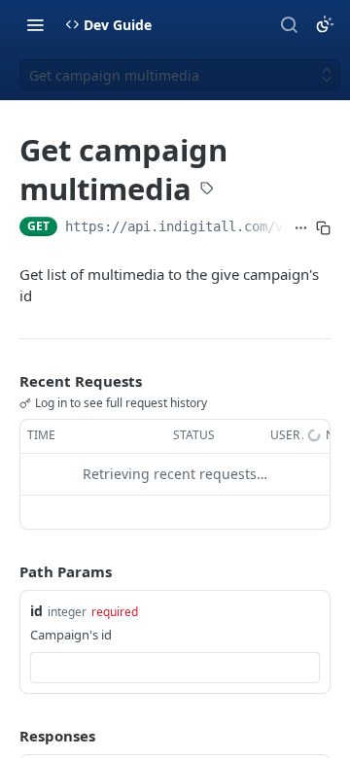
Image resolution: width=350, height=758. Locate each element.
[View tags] (207, 190)
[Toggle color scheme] (324, 24)
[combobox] (175, 667)
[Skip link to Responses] (6, 735)
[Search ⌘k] (288, 24)
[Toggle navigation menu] (35, 24)
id (36, 611)
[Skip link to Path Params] (6, 571)
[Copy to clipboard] (323, 228)
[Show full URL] (301, 228)
